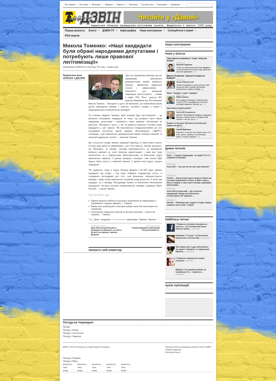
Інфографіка (128, 30)
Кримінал (175, 4)
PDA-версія (72, 35)
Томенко (143, 219)
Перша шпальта (75, 30)
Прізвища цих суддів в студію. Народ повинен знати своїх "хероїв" (189, 203)
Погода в (70, 361)
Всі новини (70, 4)
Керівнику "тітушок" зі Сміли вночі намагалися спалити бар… (192, 236)
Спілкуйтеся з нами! (180, 30)
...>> (204, 104)
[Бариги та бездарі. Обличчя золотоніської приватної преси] (171, 132)
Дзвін (96, 219)
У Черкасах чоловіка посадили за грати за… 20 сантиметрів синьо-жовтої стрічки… (191, 226)
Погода (66, 327)
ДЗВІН (65, 347)
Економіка (162, 4)
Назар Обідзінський (185, 82)
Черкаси (109, 4)
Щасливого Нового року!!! (179, 108)
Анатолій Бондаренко (186, 112)
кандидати (106, 219)
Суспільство (147, 4)
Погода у (70, 330)
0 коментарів (112, 67)
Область (121, 4)
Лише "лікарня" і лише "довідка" (182, 93)
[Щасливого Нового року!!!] (171, 115)
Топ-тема (83, 4)
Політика (133, 4)
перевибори (132, 219)
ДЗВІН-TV (108, 30)
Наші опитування (151, 30)
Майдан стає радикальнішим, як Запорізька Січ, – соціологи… (191, 271)
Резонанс (96, 4)
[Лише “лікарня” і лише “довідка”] (171, 100)
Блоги (92, 30)
